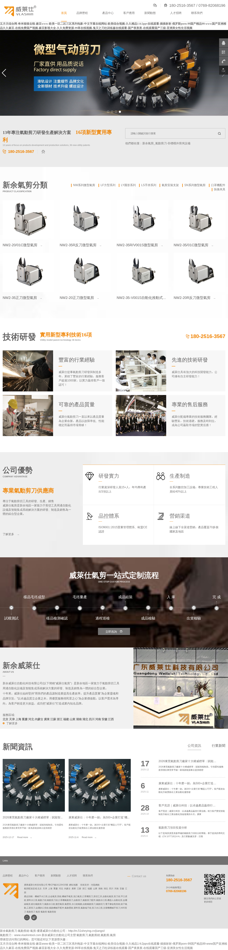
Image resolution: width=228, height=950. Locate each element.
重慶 (55, 888)
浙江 (84, 888)
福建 (90, 888)
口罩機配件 (218, 185)
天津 (45, 888)
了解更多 (11, 534)
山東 (95, 888)
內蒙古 (67, 888)
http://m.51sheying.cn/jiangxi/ (86, 930)
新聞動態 (150, 12)
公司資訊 (194, 745)
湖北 (106, 888)
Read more (24, 837)
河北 (61, 888)
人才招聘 (176, 12)
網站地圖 (73, 885)
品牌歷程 (82, 12)
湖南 (100, 888)
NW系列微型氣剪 (84, 185)
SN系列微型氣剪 (195, 185)
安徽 (122, 888)
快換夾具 (219, 189)
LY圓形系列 (128, 185)
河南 (116, 888)
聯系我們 (197, 12)
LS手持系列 (148, 185)
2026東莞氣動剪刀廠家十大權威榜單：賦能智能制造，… (39, 817)
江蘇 (79, 888)
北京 (39, 888)
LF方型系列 (108, 185)
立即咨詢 (114, 631)
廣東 (74, 888)
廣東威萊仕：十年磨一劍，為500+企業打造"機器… (101, 817)
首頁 (64, 12)
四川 (111, 888)
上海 (50, 888)
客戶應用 (129, 12)
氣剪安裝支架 (170, 185)
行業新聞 (218, 745)
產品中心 (108, 12)
